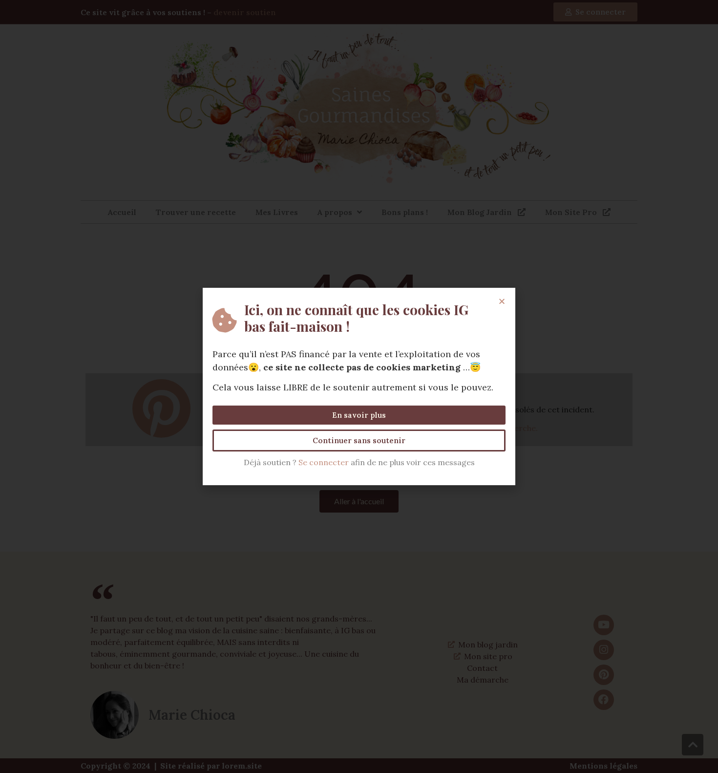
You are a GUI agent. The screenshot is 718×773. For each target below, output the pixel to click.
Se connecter (323, 462)
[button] (502, 301)
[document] (359, 386)
